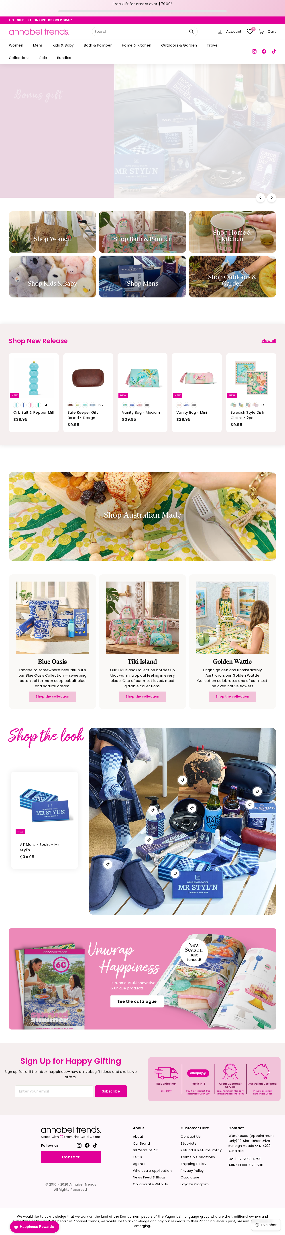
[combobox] (145, 31)
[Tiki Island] (142, 618)
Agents (139, 1163)
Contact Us (191, 1136)
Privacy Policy (192, 1170)
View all (269, 340)
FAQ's (137, 1157)
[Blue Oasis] (52, 618)
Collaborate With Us (150, 1184)
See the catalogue (137, 1001)
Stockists (189, 1143)
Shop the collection (52, 696)
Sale (43, 57)
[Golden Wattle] (232, 618)
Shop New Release (211, 150)
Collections (19, 57)
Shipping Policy (193, 1163)
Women (16, 45)
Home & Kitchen (136, 45)
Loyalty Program (195, 1184)
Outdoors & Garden (179, 45)
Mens (38, 45)
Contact (71, 1157)
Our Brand (141, 1143)
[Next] (271, 197)
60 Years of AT (145, 1150)
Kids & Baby (63, 45)
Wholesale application (152, 1170)
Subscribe (111, 1091)
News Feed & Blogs (149, 1177)
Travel (212, 45)
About (138, 1136)
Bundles (64, 57)
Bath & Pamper (98, 45)
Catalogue (190, 1177)
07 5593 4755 (245, 1159)
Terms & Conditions (198, 1157)
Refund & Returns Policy (201, 1150)
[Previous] (260, 197)
